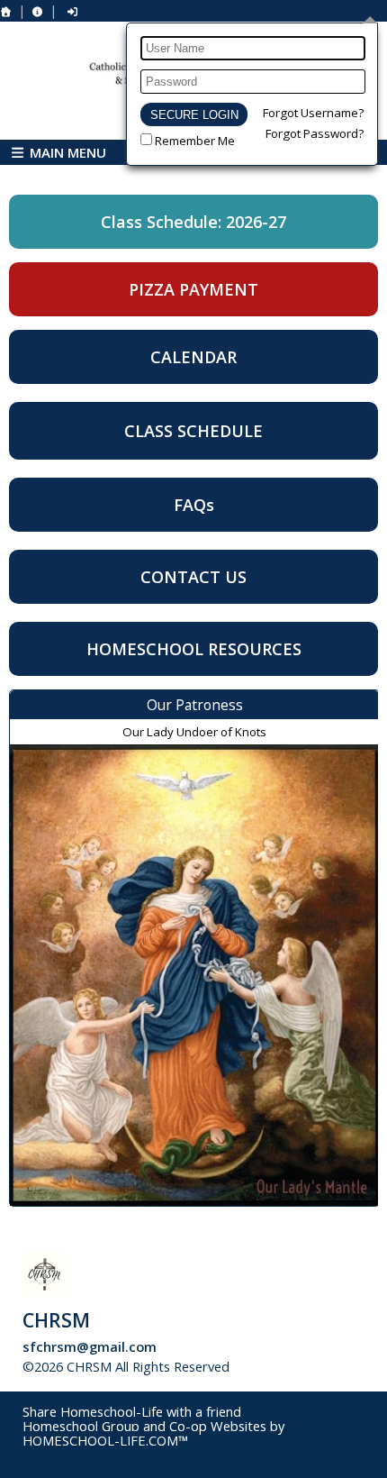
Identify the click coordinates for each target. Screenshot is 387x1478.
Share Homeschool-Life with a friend (131, 1411)
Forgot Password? (315, 133)
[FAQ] (38, 11)
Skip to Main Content (310, 1366)
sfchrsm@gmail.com (89, 1346)
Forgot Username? (313, 113)
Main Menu (66, 152)
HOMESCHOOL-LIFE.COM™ (105, 1440)
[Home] (6, 11)
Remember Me (195, 140)
